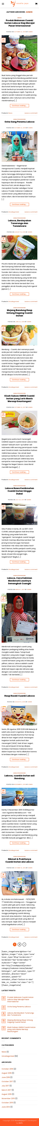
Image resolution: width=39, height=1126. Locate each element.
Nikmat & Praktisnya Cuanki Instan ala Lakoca (19, 860)
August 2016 (7, 1094)
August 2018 (7, 1073)
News (19, 18)
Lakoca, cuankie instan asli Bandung (19, 777)
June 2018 (6, 1077)
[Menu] (3, 3)
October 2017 (7, 1081)
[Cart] (36, 3)
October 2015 (7, 1102)
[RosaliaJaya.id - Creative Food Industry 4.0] (19, 4)
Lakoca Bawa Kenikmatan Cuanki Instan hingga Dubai (19, 491)
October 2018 (7, 1069)
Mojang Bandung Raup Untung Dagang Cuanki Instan (19, 313)
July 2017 (5, 1086)
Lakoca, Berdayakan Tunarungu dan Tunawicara (19, 223)
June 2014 (6, 1107)
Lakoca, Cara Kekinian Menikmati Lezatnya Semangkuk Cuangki (19, 581)
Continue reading (19, 106)
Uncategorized (19, 119)
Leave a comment (31, 113)
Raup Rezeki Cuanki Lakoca (19, 695)
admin (29, 12)
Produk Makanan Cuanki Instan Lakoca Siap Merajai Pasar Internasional (20, 23)
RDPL (21, 1123)
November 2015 (8, 1098)
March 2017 (6, 1090)
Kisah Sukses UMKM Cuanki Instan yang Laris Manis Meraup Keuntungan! (19, 398)
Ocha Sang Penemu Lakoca (19, 121)
